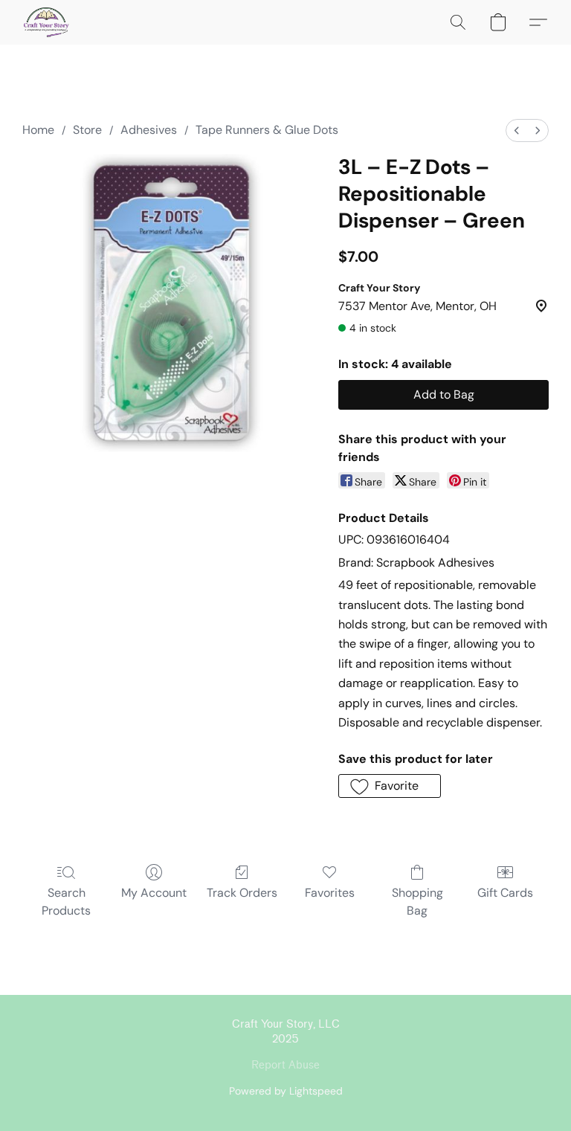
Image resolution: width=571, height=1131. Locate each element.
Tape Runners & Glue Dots (267, 130)
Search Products (66, 901)
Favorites (330, 892)
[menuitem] (516, 130)
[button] (46, 22)
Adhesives (148, 130)
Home (38, 130)
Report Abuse (285, 1065)
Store (87, 130)
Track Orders (242, 892)
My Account (154, 892)
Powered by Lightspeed (286, 1091)
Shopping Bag (417, 901)
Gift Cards (505, 892)
